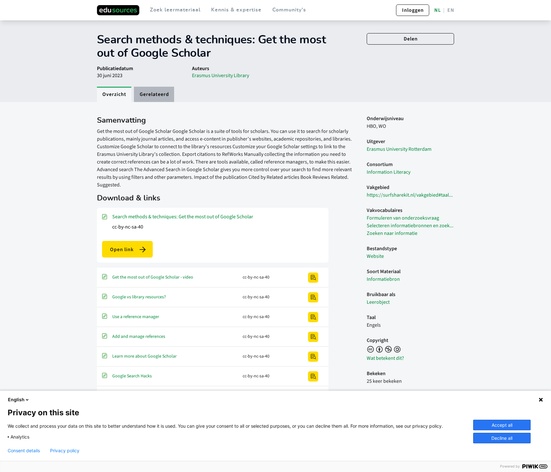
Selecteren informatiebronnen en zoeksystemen (410, 225)
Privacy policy (64, 450)
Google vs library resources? (139, 297)
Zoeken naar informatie (392, 233)
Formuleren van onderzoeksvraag (403, 217)
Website (375, 256)
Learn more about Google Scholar (144, 356)
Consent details (24, 450)
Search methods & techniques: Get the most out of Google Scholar (182, 216)
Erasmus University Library (220, 75)
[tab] (114, 94)
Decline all (501, 438)
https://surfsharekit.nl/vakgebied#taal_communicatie (410, 195)
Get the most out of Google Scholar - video (152, 277)
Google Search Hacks (132, 376)
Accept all (502, 425)
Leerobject (378, 302)
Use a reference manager (135, 317)
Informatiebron (383, 279)
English (16, 399)
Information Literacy (388, 172)
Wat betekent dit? (385, 358)
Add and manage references (138, 336)
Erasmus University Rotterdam (399, 149)
